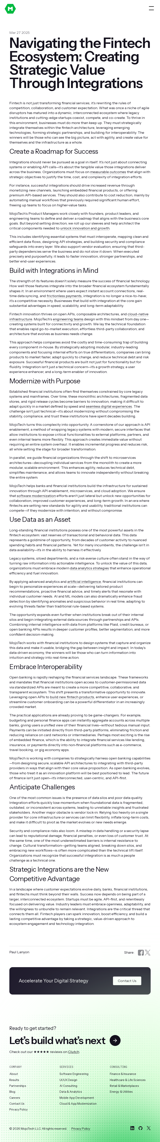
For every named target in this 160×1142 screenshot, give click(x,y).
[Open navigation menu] (151, 9)
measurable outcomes (108, 172)
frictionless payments (64, 296)
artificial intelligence (84, 582)
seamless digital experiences (109, 406)
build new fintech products (72, 697)
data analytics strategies (89, 568)
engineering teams (68, 319)
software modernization (36, 496)
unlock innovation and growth (84, 228)
